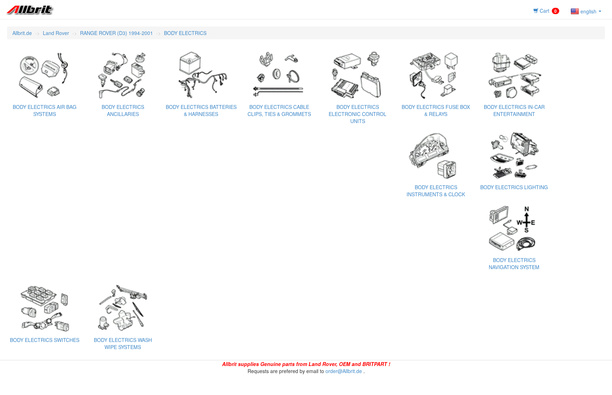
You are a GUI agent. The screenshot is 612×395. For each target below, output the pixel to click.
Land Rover (56, 32)
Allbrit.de (22, 32)
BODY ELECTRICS (185, 32)
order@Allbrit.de (343, 370)
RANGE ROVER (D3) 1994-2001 (116, 32)
